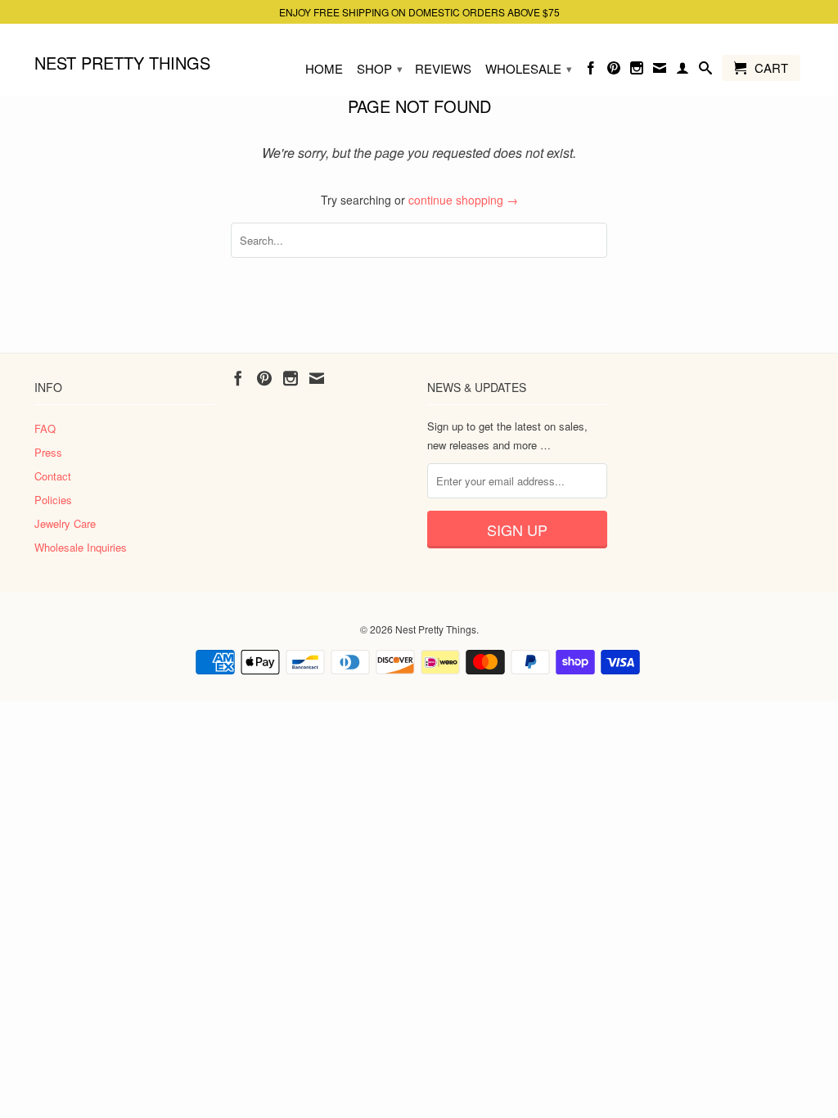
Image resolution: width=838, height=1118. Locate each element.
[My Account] (682, 71)
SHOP (380, 68)
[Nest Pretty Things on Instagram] (636, 71)
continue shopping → (463, 200)
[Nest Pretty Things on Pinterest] (613, 71)
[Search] (705, 71)
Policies (53, 499)
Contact (52, 476)
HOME (324, 69)
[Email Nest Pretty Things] (659, 71)
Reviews (443, 69)
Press (48, 452)
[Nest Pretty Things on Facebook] (590, 71)
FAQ (45, 428)
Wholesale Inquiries (80, 547)
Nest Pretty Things (122, 62)
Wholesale (528, 68)
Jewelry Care (65, 523)
